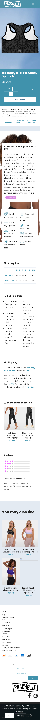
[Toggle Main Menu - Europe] (33, 3)
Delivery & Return (8, 617)
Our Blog (5, 645)
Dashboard (6, 631)
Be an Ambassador (9, 650)
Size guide (8, 123)
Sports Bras (11, 198)
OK (9, 716)
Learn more (20, 716)
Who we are (6, 643)
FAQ (3, 615)
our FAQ (11, 384)
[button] (36, 39)
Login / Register (7, 629)
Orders (4, 634)
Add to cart (20, 99)
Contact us (29, 387)
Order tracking (7, 620)
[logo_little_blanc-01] (11, 4)
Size (8, 88)
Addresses (6, 636)
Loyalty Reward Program (11, 648)
